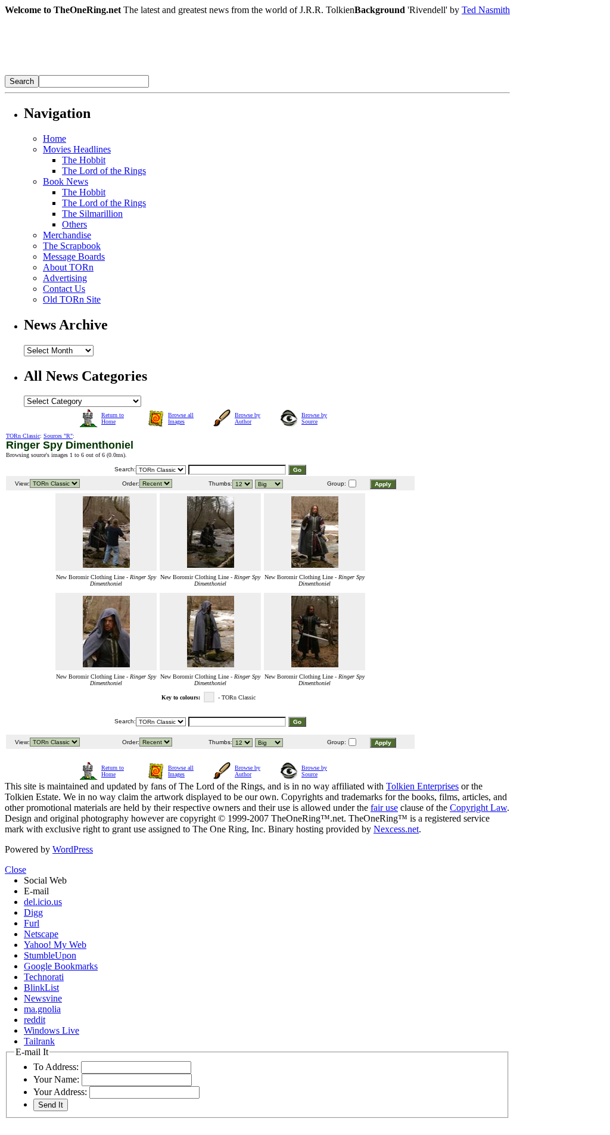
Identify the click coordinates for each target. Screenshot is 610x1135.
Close (15, 870)
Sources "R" (58, 436)
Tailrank (39, 1041)
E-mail (36, 891)
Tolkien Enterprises (422, 786)
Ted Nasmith (486, 10)
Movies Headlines (77, 149)
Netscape (41, 934)
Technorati (44, 977)
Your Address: (60, 1092)
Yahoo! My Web (55, 945)
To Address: (56, 1067)
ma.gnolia (42, 1009)
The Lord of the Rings (104, 171)
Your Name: (56, 1079)
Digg (33, 912)
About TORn (68, 267)
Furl (31, 923)
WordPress (72, 849)
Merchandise (67, 235)
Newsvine (43, 998)
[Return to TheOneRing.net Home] (183, 72)
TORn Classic (23, 436)
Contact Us (64, 289)
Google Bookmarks (61, 966)
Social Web (45, 880)
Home (54, 138)
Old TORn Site (72, 299)
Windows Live (51, 1030)
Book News (65, 181)
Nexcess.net (396, 829)
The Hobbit (83, 160)
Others (74, 224)
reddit (34, 1020)
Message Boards (74, 256)
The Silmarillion (92, 214)
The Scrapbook (72, 246)
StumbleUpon (50, 955)
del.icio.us (43, 902)
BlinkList (41, 987)
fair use (384, 808)
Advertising (65, 278)
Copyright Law (478, 808)
